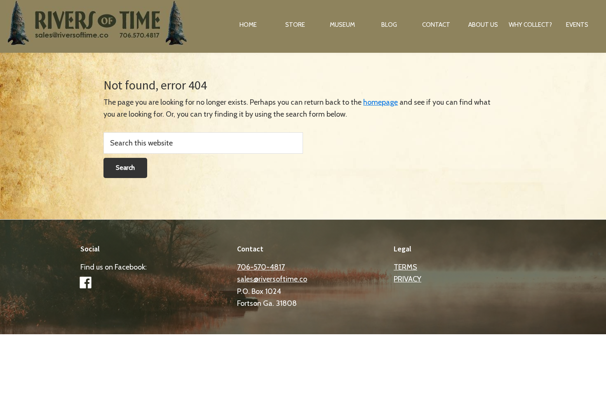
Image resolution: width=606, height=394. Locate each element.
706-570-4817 (261, 267)
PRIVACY (407, 279)
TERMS (405, 267)
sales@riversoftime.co (272, 279)
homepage (380, 102)
